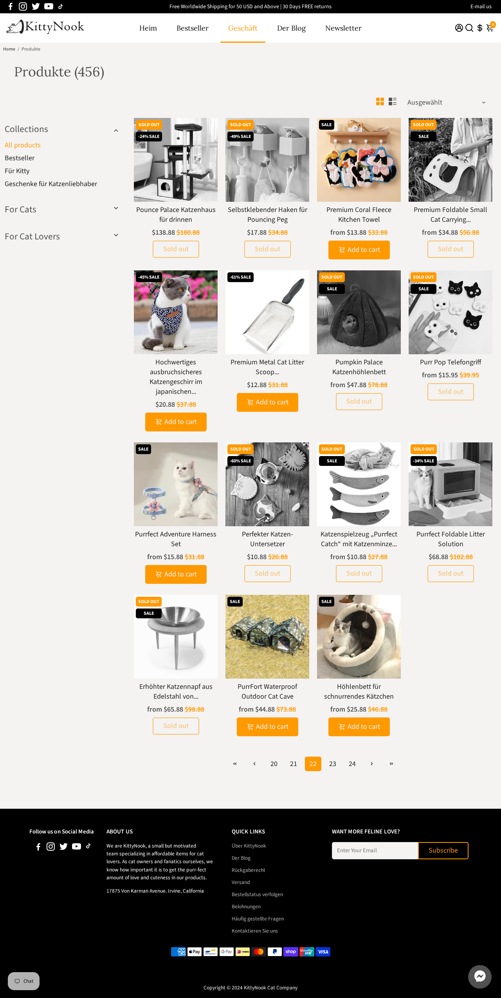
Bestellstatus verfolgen (257, 894)
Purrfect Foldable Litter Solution (450, 539)
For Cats (20, 209)
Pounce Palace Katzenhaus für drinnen (176, 215)
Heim (148, 28)
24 (352, 764)
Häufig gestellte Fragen (258, 918)
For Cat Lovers (32, 236)
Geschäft (243, 28)
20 (274, 764)
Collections (26, 129)
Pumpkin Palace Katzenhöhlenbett (359, 367)
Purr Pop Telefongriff (450, 362)
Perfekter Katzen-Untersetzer (267, 539)
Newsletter (343, 28)
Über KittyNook (249, 845)
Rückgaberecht (248, 870)
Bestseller (193, 28)
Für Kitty (17, 171)
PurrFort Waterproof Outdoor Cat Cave (267, 691)
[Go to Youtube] (49, 7)
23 (332, 764)
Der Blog (291, 28)
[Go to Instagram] (23, 7)
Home (9, 49)
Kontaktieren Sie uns (255, 931)
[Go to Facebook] (10, 7)
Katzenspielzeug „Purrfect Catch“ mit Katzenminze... (359, 539)
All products (23, 145)
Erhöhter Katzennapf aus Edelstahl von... (176, 691)
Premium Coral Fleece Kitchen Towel (358, 215)
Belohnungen (246, 906)
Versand (241, 882)
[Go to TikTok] (61, 7)
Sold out (176, 249)
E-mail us (481, 7)
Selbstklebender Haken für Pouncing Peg (267, 215)
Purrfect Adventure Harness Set (175, 539)
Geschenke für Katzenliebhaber (51, 184)
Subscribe (443, 850)
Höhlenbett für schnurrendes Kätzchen (359, 691)
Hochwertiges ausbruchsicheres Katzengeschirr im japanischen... (176, 377)
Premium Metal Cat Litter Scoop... (267, 367)
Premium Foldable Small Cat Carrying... (450, 215)
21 (293, 764)
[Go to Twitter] (36, 7)
